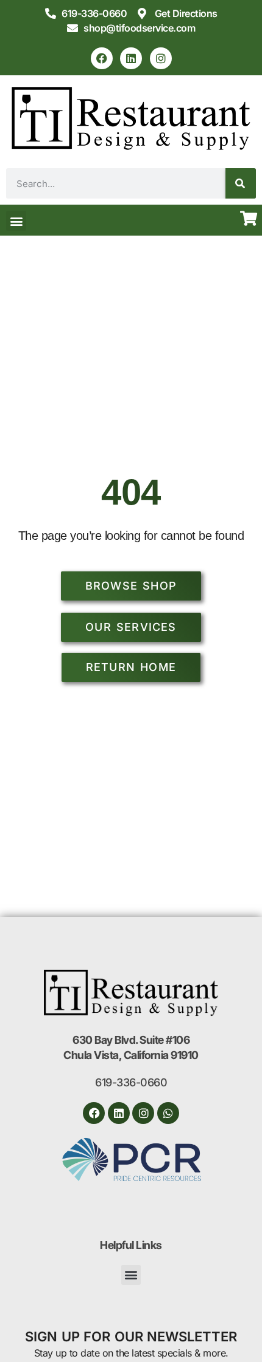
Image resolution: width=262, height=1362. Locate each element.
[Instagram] (161, 58)
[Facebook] (102, 58)
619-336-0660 (131, 1082)
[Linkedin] (131, 58)
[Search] (240, 183)
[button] (16, 221)
